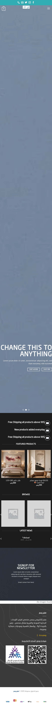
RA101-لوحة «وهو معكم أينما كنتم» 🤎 (39, 482)
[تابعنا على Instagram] (30, 2)
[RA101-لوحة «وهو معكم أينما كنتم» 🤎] (39, 464)
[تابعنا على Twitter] (26, 2)
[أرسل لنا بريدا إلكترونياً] (22, 2)
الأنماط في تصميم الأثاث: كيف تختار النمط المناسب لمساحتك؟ (26, 537)
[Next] (2, 469)
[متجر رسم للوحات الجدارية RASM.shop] (26, 7)
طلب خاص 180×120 (13, 480)
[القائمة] (48, 8)
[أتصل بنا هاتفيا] (19, 2)
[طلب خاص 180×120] (13, 464)
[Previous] (49, 469)
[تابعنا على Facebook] (33, 2)
